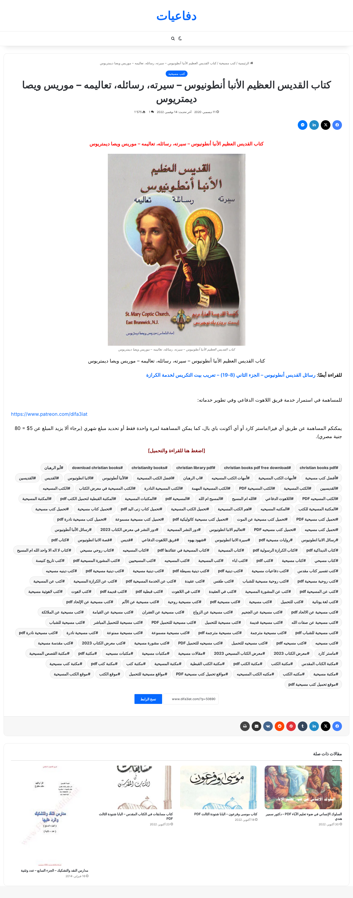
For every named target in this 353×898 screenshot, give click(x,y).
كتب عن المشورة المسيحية (266, 591)
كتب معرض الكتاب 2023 (102, 643)
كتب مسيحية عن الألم (139, 601)
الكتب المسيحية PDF (256, 488)
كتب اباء (238, 560)
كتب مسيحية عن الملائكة (61, 612)
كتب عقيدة (193, 581)
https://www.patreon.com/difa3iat (49, 414)
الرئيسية (244, 63)
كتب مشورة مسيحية (150, 643)
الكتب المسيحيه (55, 488)
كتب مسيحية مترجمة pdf (218, 632)
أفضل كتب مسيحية (320, 478)
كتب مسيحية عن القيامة (111, 612)
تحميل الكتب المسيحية (189, 508)
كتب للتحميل (291, 601)
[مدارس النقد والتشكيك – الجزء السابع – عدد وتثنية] (49, 816)
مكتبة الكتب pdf (246, 663)
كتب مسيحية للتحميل (221, 622)
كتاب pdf (59, 539)
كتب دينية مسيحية (147, 570)
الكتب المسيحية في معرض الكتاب (106, 488)
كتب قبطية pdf (148, 591)
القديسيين (328, 488)
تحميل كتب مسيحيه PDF (273, 529)
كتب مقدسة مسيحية (54, 643)
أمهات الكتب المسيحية (276, 478)
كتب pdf (263, 560)
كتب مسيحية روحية (183, 601)
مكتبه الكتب (292, 674)
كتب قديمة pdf (112, 591)
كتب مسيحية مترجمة (267, 632)
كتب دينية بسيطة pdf (190, 570)
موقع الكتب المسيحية (71, 674)
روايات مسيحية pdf (274, 539)
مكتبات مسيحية (154, 653)
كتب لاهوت (80, 591)
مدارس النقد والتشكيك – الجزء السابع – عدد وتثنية (54, 870)
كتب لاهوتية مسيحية (44, 591)
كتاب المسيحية (230, 550)
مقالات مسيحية (190, 653)
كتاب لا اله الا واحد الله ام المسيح (43, 550)
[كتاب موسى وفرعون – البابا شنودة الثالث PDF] (218, 787)
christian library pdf (194, 467)
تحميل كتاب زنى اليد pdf (140, 508)
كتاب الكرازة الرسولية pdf (274, 550)
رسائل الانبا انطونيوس (318, 539)
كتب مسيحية (227, 63)
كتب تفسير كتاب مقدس (317, 570)
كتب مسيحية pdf (224, 601)
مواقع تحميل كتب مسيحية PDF (200, 674)
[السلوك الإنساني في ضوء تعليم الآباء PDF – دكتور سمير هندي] (303, 787)
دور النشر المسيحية (182, 529)
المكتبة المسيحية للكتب (317, 508)
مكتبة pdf (86, 653)
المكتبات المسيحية (139, 498)
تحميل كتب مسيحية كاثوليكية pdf (199, 519)
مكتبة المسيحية (166, 663)
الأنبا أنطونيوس (114, 478)
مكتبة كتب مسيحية (64, 663)
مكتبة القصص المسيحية (48, 653)
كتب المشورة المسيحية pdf (95, 560)
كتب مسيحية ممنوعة (123, 632)
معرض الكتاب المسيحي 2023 (238, 653)
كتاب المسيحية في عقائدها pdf (182, 550)
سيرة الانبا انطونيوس (231, 539)
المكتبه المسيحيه (274, 508)
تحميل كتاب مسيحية (94, 508)
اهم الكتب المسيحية (233, 508)
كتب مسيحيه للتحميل (248, 643)
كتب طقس (222, 581)
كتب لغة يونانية (324, 601)
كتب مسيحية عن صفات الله (314, 622)
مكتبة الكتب (280, 663)
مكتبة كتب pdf (103, 663)
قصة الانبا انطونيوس (94, 539)
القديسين (26, 478)
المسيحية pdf (176, 498)
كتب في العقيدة (221, 591)
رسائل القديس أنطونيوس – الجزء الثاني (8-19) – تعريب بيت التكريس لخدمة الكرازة (231, 375)
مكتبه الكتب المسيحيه (254, 674)
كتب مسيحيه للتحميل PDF (199, 643)
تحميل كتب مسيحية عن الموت (261, 519)
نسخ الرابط (148, 699)
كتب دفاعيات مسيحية (269, 570)
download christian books (96, 467)
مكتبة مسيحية (324, 674)
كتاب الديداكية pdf (321, 550)
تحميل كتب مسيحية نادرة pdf (80, 519)
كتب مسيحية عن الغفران (162, 612)
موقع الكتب (108, 674)
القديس (50, 478)
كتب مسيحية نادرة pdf (37, 632)
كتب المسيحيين (141, 560)
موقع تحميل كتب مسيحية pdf (312, 684)
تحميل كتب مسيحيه (320, 529)
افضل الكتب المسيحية (154, 478)
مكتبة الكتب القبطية (206, 663)
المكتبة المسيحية (35, 498)
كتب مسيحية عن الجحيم (261, 612)
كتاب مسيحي (325, 560)
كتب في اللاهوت (185, 591)
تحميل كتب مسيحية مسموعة (138, 519)
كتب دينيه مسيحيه (60, 570)
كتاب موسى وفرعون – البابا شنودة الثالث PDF (225, 814)
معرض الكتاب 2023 (290, 653)
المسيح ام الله (210, 498)
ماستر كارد (327, 653)
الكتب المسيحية (296, 488)
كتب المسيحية (209, 560)
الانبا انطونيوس (79, 478)
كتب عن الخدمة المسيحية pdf (150, 581)
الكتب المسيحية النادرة (162, 488)
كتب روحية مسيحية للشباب (264, 581)
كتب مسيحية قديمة (265, 622)
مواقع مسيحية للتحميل (147, 674)
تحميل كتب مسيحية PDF (316, 519)
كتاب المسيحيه (134, 550)
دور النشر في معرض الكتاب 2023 (128, 529)
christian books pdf (318, 467)
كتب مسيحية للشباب (65, 622)
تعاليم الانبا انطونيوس (226, 529)
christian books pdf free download (256, 467)
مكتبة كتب (134, 663)
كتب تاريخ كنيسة (49, 560)
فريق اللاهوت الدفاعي (159, 539)
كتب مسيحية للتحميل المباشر (117, 622)
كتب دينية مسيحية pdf (104, 570)
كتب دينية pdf (229, 570)
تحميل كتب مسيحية (50, 508)
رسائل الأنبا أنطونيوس (72, 529)
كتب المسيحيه (175, 560)
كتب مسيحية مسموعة (169, 632)
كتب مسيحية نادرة (81, 632)
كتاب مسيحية (292, 560)
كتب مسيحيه (325, 643)
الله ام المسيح (243, 498)
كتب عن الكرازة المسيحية (94, 581)
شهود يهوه (196, 539)
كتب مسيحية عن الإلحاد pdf (88, 601)
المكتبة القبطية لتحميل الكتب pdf (87, 498)
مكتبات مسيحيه (118, 653)
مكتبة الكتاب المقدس (319, 663)
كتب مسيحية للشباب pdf (315, 632)
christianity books (148, 467)
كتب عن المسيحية (47, 581)
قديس (125, 539)
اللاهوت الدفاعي (278, 498)
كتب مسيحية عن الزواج (211, 612)
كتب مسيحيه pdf (290, 643)
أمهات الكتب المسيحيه (229, 478)
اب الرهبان (191, 478)
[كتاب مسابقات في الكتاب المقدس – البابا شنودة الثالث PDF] (134, 787)
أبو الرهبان (52, 467)
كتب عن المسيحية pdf (318, 591)
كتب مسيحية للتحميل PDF (173, 622)
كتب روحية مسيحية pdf (317, 581)
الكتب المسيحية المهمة (210, 488)
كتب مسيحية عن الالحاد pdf (313, 612)
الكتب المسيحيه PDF (319, 498)
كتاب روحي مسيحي (95, 550)
